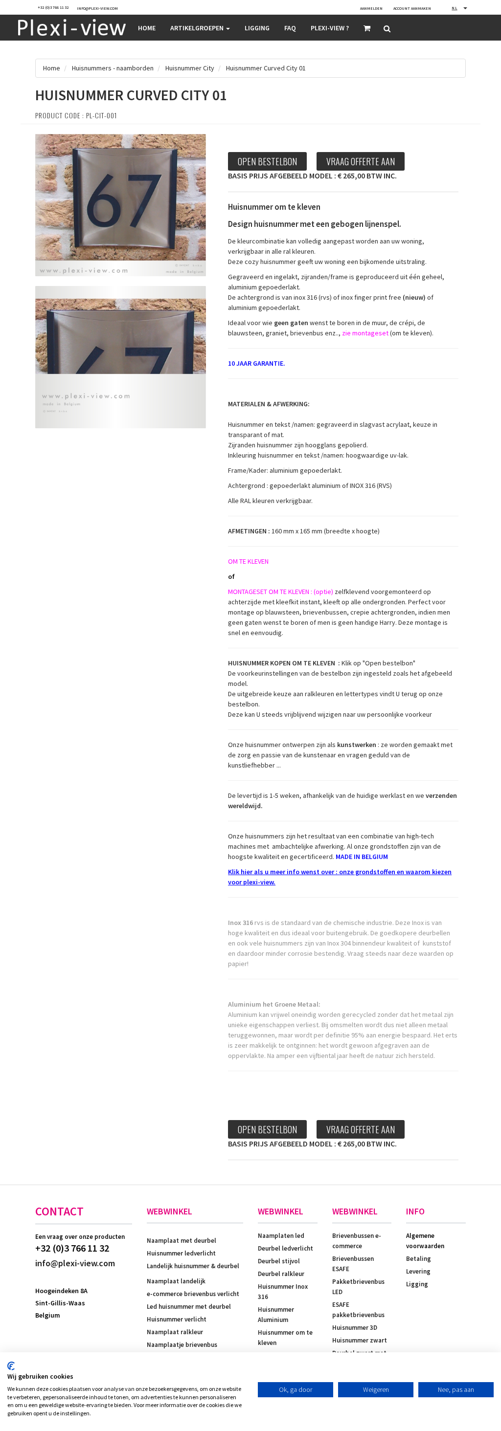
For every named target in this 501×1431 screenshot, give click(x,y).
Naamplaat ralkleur (175, 1332)
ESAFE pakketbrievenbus (358, 1309)
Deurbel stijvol (279, 1261)
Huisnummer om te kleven (285, 1337)
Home (147, 27)
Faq (290, 27)
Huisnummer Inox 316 (283, 1291)
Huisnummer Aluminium (276, 1314)
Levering (418, 1271)
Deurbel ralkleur (281, 1274)
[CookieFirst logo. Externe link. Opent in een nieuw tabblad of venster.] (11, 1366)
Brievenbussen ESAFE (353, 1264)
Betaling (418, 1259)
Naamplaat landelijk (176, 1281)
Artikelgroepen (197, 27)
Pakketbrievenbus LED (358, 1286)
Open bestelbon (267, 161)
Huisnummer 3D (354, 1327)
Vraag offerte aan (360, 161)
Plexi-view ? (330, 27)
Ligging (417, 1284)
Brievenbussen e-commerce (356, 1241)
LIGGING (257, 27)
